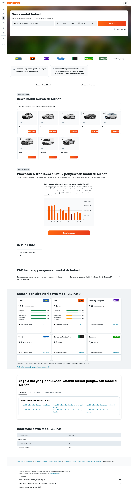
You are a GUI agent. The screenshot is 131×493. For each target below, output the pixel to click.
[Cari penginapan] (3, 14)
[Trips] (3, 38)
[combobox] (22, 18)
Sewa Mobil (29, 461)
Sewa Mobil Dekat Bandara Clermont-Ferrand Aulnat (67, 406)
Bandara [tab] (23, 392)
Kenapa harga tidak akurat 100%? (30, 487)
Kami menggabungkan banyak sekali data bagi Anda (37, 483)
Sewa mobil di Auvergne (94, 461)
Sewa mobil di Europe (41, 461)
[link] (69, 232)
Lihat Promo (31, 131)
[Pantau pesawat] (3, 33)
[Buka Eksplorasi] (3, 28)
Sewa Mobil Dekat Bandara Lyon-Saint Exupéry (36, 405)
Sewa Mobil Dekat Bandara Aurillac (32, 410)
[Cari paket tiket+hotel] (3, 22)
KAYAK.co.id (20, 461)
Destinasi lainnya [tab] (35, 392)
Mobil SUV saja (121, 29)
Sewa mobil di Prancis (55, 461)
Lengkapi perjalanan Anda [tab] (53, 392)
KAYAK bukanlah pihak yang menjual (32, 480)
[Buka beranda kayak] (13, 3)
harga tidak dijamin (55, 473)
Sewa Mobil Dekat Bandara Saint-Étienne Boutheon (98, 411)
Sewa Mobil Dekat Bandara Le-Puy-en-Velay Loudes (67, 411)
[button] (3, 3)
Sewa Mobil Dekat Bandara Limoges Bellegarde (100, 405)
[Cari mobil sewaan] (3, 18)
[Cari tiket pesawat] (3, 9)
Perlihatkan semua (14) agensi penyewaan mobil (33, 367)
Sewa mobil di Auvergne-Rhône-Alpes (74, 461)
